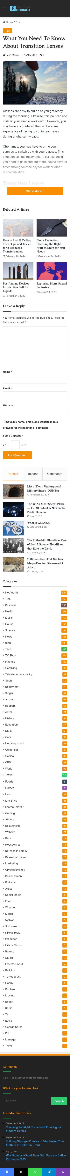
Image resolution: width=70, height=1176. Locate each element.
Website (8, 405)
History (9, 718)
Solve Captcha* (13, 435)
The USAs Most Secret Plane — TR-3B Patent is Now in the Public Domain (46, 508)
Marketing (11, 863)
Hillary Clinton (14, 945)
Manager (10, 1039)
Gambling (11, 668)
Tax (7, 1014)
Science (10, 630)
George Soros (13, 1026)
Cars (8, 737)
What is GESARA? (38, 523)
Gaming (10, 813)
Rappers (10, 705)
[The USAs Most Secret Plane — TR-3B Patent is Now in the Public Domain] (13, 509)
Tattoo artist (13, 976)
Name (7, 371)
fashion (9, 920)
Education (11, 724)
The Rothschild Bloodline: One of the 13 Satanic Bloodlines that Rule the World (46, 544)
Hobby (9, 982)
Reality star (12, 686)
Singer (9, 693)
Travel (9, 775)
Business (10, 605)
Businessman (13, 876)
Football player (14, 806)
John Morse (12, 54)
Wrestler (10, 907)
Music (9, 617)
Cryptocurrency (15, 869)
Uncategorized (14, 743)
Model (9, 913)
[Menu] (5, 10)
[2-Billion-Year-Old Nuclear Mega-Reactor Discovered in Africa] (13, 564)
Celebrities (11, 749)
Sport (8, 680)
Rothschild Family (16, 850)
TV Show (11, 655)
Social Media (13, 894)
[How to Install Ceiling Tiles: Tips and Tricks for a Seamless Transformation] (18, 228)
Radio (8, 1008)
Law (7, 794)
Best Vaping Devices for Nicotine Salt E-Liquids (16, 287)
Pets (8, 838)
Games (9, 788)
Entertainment (14, 964)
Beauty (9, 951)
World (8, 768)
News (8, 636)
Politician (11, 882)
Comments (54, 474)
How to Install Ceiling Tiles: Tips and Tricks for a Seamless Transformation (17, 246)
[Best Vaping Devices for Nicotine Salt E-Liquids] (18, 271)
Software (11, 926)
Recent (33, 474)
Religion (10, 970)
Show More (34, 191)
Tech (8, 649)
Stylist (9, 957)
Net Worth (11, 592)
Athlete (9, 819)
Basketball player (16, 857)
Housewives (12, 844)
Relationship (12, 825)
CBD (8, 762)
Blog (8, 642)
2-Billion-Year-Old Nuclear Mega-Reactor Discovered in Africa (45, 563)
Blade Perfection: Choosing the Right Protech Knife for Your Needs (51, 246)
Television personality (18, 674)
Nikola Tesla (12, 932)
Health (9, 611)
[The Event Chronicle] (20, 9)
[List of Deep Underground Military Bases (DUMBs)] (13, 491)
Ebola (8, 1020)
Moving (9, 995)
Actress (10, 699)
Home (9, 22)
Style (8, 730)
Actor (8, 712)
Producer (11, 938)
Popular (13, 474)
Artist (8, 888)
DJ (7, 1033)
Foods (9, 781)
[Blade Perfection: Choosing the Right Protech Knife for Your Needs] (52, 228)
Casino (9, 756)
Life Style (11, 800)
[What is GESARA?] (13, 528)
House (9, 624)
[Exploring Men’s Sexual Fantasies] (52, 271)
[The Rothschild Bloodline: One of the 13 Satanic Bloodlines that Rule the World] (13, 545)
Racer (9, 1001)
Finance (10, 661)
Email (7, 388)
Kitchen (10, 989)
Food (8, 901)
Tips (17, 22)
